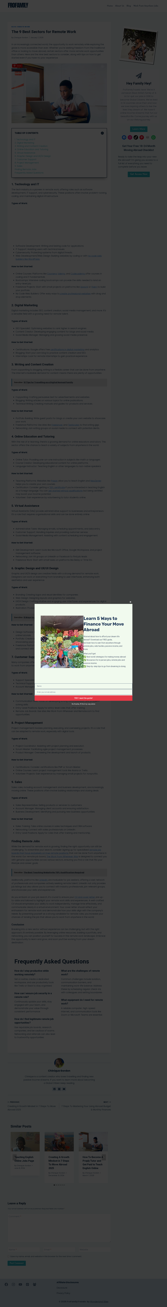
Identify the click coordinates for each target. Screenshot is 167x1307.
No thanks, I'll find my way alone (83, 704)
